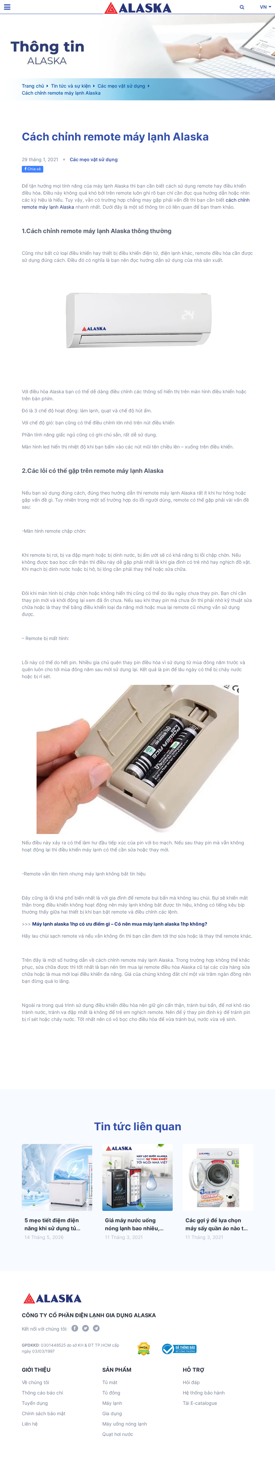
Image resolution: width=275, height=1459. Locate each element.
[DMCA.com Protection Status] (144, 1349)
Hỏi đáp (191, 1382)
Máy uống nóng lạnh (124, 1424)
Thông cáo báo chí (42, 1392)
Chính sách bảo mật (43, 1413)
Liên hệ (30, 1424)
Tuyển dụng (35, 1403)
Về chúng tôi (35, 1382)
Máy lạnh (112, 1403)
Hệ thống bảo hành (204, 1392)
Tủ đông (111, 1392)
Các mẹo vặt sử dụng (121, 86)
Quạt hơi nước (117, 1434)
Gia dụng (112, 1413)
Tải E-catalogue (200, 1403)
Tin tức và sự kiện (71, 86)
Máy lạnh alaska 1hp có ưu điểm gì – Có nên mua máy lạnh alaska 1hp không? (119, 924)
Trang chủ (33, 86)
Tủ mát (109, 1382)
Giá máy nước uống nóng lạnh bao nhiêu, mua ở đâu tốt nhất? (132, 1228)
